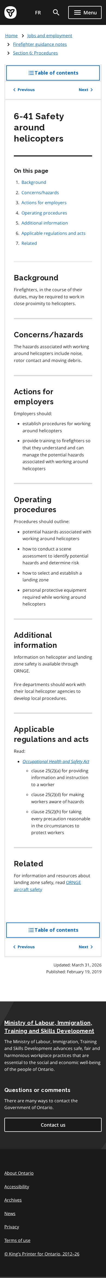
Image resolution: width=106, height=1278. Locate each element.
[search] (56, 12)
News (9, 1213)
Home (11, 36)
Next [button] (83, 90)
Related (29, 243)
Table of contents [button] (67, 75)
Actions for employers (44, 203)
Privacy (11, 1227)
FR (38, 12)
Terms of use (17, 1240)
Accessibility (16, 1187)
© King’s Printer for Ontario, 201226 (41, 1254)
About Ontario (19, 1173)
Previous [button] (26, 90)
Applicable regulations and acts (53, 233)
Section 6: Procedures (35, 53)
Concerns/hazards (40, 193)
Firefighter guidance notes (40, 44)
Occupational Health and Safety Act (56, 761)
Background (33, 182)
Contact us (53, 1125)
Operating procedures (44, 213)
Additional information (44, 223)
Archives (13, 1200)
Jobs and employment (49, 36)
